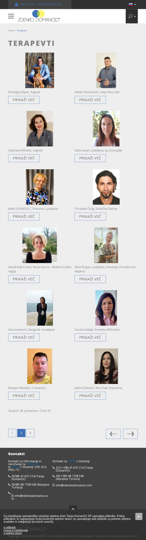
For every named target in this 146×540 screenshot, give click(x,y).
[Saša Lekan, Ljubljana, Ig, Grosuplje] (106, 128)
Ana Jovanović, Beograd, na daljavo (31, 330)
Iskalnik (132, 16)
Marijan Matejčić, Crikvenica (27, 388)
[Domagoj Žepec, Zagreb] (39, 70)
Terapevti (22, 30)
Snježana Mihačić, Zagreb (25, 150)
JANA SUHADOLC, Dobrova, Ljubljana (33, 209)
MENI (11, 16)
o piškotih (10, 527)
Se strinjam (138, 516)
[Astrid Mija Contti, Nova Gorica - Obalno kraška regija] (39, 245)
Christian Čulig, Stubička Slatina (96, 209)
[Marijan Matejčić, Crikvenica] (39, 366)
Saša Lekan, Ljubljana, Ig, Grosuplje (98, 150)
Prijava (27, 4)
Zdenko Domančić (39, 16)
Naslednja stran (130, 434)
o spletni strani (13, 533)
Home (11, 30)
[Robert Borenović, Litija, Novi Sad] (106, 70)
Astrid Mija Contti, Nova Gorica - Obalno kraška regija (39, 269)
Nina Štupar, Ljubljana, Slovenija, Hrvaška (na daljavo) (105, 269)
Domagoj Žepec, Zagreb (24, 92)
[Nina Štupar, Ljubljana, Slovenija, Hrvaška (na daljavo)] (106, 245)
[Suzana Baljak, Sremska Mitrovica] (106, 308)
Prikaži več (24, 99)
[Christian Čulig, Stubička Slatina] (106, 187)
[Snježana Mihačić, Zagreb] (39, 128)
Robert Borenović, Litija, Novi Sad (97, 92)
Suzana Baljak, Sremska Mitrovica (97, 330)
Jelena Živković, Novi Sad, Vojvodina (98, 388)
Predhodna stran (113, 434)
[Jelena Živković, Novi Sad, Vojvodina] (106, 366)
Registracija (49, 4)
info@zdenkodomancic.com (29, 497)
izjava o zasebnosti (16, 530)
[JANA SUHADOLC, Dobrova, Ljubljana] (39, 187)
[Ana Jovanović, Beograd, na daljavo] (39, 308)
